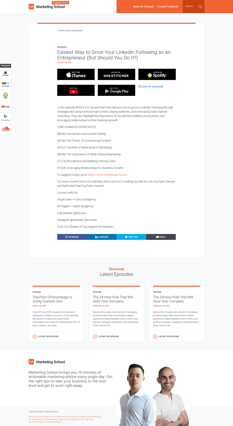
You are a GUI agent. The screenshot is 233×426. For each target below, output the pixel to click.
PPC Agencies (87, 419)
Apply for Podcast (143, 6)
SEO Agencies (74, 419)
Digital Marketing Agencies (56, 419)
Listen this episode (48, 336)
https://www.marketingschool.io (107, 175)
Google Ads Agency (54, 422)
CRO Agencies (59, 416)
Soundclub (5, 128)
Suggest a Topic (60, 2)
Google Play (5, 117)
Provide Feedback (167, 6)
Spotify (5, 95)
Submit (200, 6)
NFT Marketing (72, 416)
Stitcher (5, 84)
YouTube (5, 106)
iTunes (5, 73)
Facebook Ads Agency (37, 422)
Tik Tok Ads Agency (36, 419)
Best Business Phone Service (40, 416)
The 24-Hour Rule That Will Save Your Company (113, 299)
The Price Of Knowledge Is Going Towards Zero (52, 299)
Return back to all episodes (71, 30)
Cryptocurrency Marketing (90, 416)
